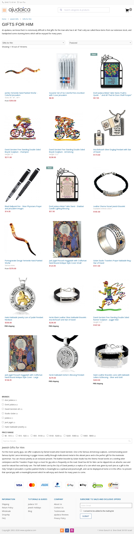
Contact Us (58, 507)
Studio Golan (11, 413)
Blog (30, 511)
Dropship (6, 515)
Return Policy (7, 507)
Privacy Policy (60, 518)
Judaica (9, 418)
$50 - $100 (39, 435)
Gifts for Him (27, 19)
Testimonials (59, 511)
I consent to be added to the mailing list (98, 511)
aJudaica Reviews (61, 515)
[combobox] (84, 10)
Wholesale (6, 511)
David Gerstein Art (13, 409)
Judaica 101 (33, 504)
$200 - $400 (72, 435)
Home (4, 19)
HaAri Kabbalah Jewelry (15, 427)
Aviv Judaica (11, 400)
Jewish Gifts (14, 19)
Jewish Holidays (34, 507)
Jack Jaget (10, 422)
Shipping (5, 504)
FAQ (4, 518)
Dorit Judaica (11, 404)
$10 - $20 (24, 435)
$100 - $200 (55, 435)
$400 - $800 (89, 435)
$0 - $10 (9, 435)
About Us (58, 504)
